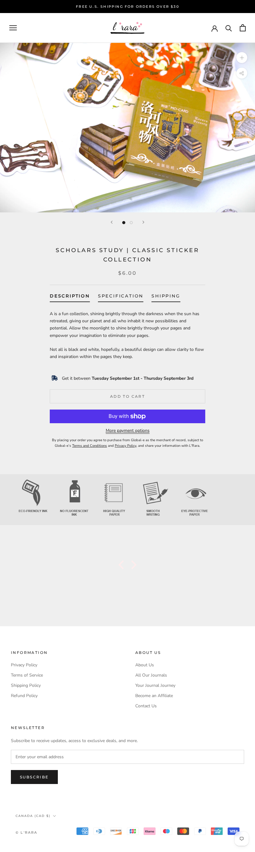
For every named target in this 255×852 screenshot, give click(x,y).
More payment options (128, 430)
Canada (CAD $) (33, 816)
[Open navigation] (13, 27)
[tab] (70, 297)
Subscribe (34, 777)
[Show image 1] (123, 222)
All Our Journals (151, 675)
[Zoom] (241, 57)
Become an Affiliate (154, 696)
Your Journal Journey (155, 685)
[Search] (228, 28)
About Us (144, 665)
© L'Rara (27, 832)
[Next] (143, 222)
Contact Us (146, 706)
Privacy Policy (24, 665)
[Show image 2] (131, 222)
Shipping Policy (26, 685)
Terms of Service (27, 675)
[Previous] (112, 222)
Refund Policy (24, 696)
